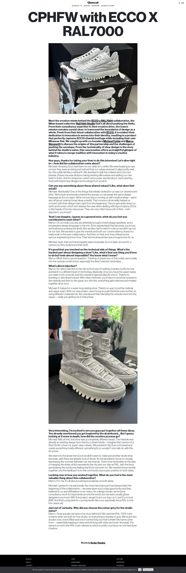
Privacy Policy (148, 570)
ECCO (110, 132)
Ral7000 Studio (85, 123)
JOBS (73, 559)
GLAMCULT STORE (107, 6)
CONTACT (29, 565)
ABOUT (28, 562)
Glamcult (93, 2)
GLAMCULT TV (77, 6)
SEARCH (29, 559)
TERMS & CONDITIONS (78, 565)
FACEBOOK (120, 565)
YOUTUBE (119, 559)
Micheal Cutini (111, 141)
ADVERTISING (75, 562)
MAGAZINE (95, 6)
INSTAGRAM (120, 562)
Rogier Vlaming (98, 542)
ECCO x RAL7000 (102, 120)
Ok (140, 570)
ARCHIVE (87, 6)
